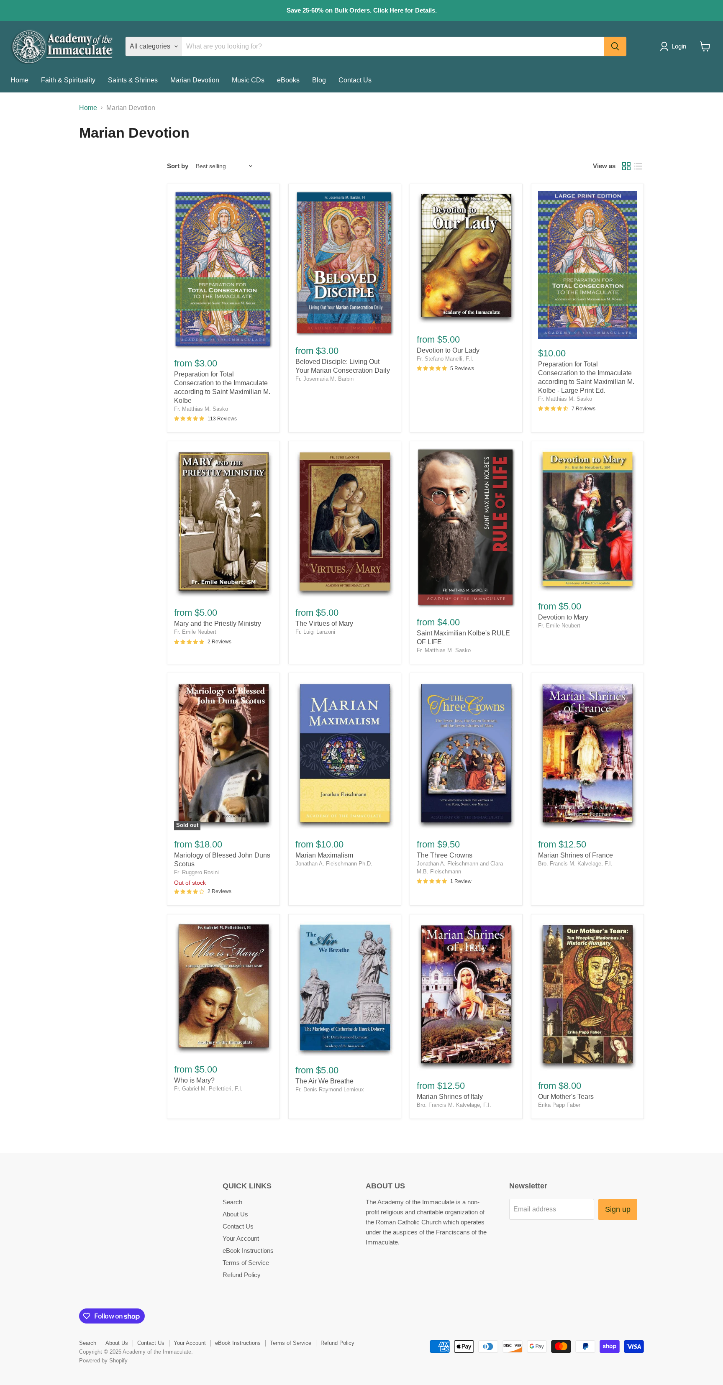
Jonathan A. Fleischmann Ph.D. (333, 863)
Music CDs (248, 80)
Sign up (618, 1209)
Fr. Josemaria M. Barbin (324, 379)
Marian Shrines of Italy (450, 1096)
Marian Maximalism (324, 855)
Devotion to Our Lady (448, 350)
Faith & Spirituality (68, 80)
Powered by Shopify (103, 1360)
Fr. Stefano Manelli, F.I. (445, 359)
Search (232, 1202)
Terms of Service (246, 1262)
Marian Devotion (194, 80)
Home (19, 80)
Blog (319, 80)
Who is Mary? (194, 1080)
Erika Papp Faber (559, 1105)
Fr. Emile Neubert (195, 632)
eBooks (288, 80)
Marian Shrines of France (575, 855)
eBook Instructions (248, 1250)
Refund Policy (242, 1274)
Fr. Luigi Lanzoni (315, 632)
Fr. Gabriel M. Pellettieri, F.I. (208, 1088)
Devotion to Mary (563, 617)
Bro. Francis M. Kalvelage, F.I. (575, 863)
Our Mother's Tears (566, 1096)
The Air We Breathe (324, 1081)
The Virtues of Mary (324, 623)
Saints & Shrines (133, 80)
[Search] (615, 46)
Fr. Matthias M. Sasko (201, 409)
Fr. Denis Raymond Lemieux (329, 1089)
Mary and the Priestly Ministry (217, 623)
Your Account (241, 1238)
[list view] (638, 166)
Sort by (177, 165)
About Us (235, 1214)
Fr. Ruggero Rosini (196, 872)
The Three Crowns (444, 855)
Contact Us (355, 80)
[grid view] (626, 166)
